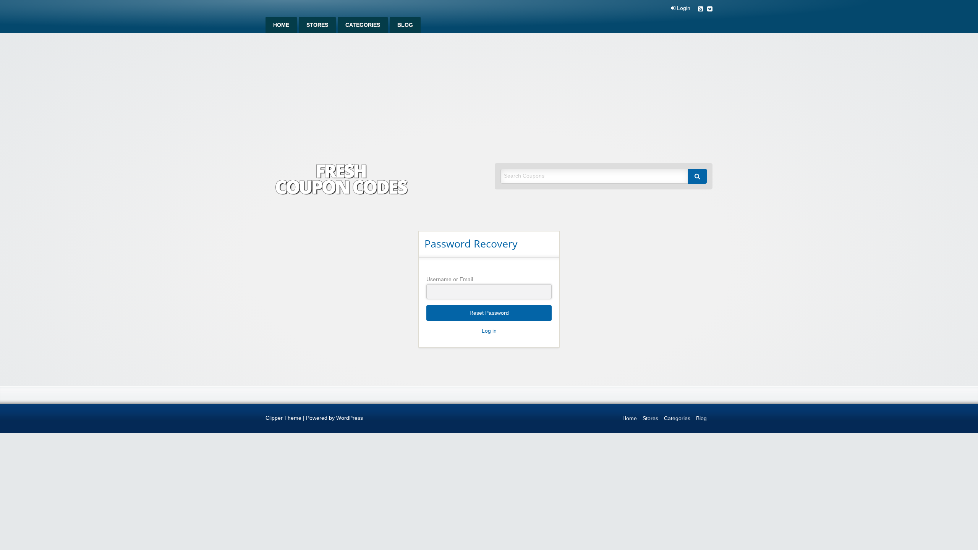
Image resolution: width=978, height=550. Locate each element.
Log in (489, 331)
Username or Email (449, 279)
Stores (317, 25)
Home (281, 25)
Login (682, 8)
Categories (362, 25)
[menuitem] (281, 25)
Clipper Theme (283, 418)
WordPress (349, 418)
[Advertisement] (489, 90)
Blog (405, 25)
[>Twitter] (709, 10)
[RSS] (700, 10)
